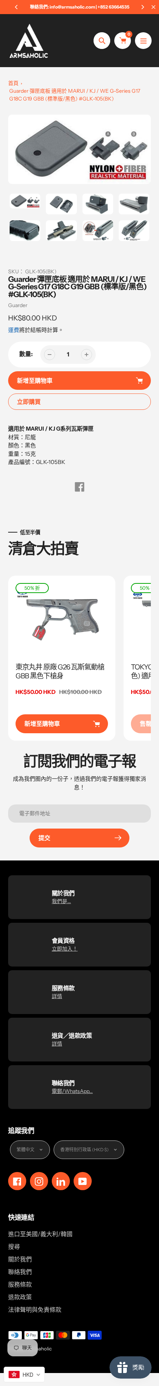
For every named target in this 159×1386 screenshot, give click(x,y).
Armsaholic (39, 1349)
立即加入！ (65, 948)
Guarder (17, 305)
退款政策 (20, 1297)
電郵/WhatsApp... (72, 1091)
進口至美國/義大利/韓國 (40, 1234)
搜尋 (14, 1246)
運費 (13, 329)
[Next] (142, 7)
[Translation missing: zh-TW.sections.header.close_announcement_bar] (153, 7)
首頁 (13, 83)
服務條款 (20, 1284)
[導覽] (143, 40)
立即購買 (29, 401)
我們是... (61, 901)
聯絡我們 (20, 1271)
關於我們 (20, 1259)
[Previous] (16, 7)
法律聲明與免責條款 (34, 1309)
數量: (26, 354)
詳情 (57, 996)
